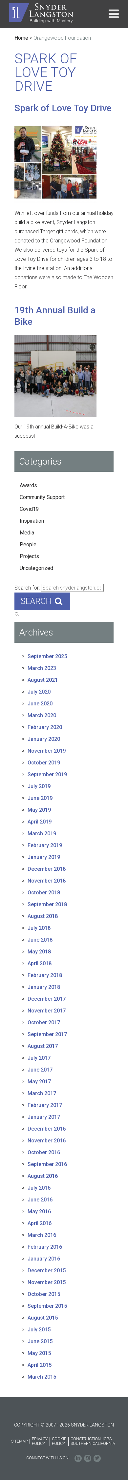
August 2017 (43, 1046)
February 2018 (45, 975)
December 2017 (47, 999)
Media (27, 533)
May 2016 (39, 1211)
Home (21, 38)
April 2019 (40, 822)
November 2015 (47, 1282)
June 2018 (40, 940)
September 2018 (47, 904)
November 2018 (47, 881)
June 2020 (40, 703)
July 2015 (39, 1329)
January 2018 (44, 987)
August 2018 (43, 916)
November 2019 (47, 751)
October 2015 (44, 1294)
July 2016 (39, 1188)
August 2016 (43, 1176)
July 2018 (39, 928)
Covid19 (29, 509)
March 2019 (42, 833)
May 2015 (39, 1353)
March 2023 (42, 668)
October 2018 (44, 892)
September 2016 (47, 1164)
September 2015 (47, 1306)
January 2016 (44, 1259)
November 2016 (47, 1140)
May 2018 (39, 951)
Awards (28, 485)
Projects (29, 556)
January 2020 (44, 739)
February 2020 (45, 727)
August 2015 (43, 1318)
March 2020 (42, 715)
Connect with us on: (48, 1458)
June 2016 (40, 1200)
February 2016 (45, 1247)
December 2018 (47, 869)
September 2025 (47, 656)
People (28, 544)
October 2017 (44, 1022)
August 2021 (43, 680)
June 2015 (40, 1341)
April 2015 (40, 1365)
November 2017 (47, 1011)
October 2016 (44, 1152)
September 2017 (47, 1034)
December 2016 (47, 1129)
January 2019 (44, 857)
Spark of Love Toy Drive (63, 108)
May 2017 (39, 1081)
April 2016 (40, 1223)
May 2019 (39, 810)
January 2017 (44, 1117)
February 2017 (45, 1105)
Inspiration (32, 521)
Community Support (42, 497)
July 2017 (39, 1058)
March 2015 (42, 1377)
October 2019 (44, 763)
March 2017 (42, 1093)
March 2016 (42, 1235)
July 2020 (39, 692)
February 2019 (45, 845)
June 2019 (40, 798)
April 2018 (40, 963)
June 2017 (40, 1070)
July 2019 (39, 786)
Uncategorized (36, 568)
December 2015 (47, 1270)
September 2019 (47, 774)
